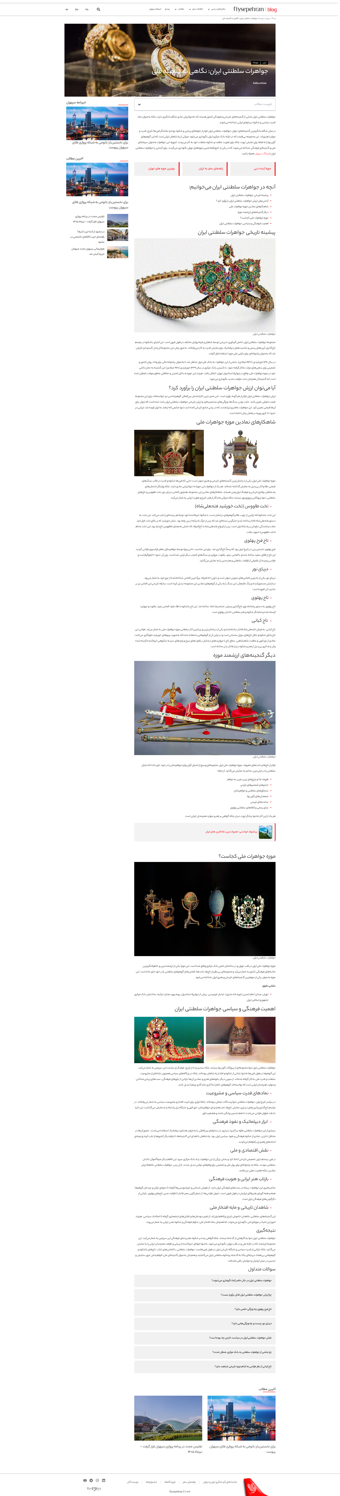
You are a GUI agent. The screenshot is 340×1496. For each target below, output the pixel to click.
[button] (98, 9)
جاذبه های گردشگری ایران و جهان (220, 1482)
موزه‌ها (261, 18)
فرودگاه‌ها (170, 1482)
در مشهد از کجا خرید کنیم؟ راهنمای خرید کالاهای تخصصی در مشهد (87, 237)
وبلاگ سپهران (270, 18)
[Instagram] (97, 1480)
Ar (67, 9)
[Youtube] (85, 1480)
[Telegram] (91, 1480)
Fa (87, 9)
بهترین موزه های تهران (161, 169)
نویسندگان (132, 1482)
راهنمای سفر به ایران (211, 169)
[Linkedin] (103, 1480)
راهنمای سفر (189, 1482)
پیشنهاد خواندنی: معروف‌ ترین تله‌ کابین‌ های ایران (231, 832)
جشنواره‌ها (151, 1482)
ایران (264, 62)
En (76, 9)
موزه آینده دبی (262, 169)
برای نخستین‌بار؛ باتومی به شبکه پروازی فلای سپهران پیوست (100, 145)
